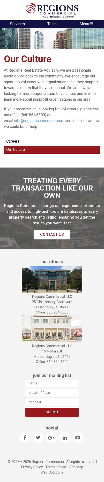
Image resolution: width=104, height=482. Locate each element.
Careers (13, 141)
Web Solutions (52, 472)
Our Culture (15, 149)
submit (52, 412)
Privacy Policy (32, 467)
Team (52, 24)
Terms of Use (56, 467)
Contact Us (52, 234)
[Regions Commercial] (52, 10)
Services (17, 24)
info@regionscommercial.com (39, 120)
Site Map (76, 467)
